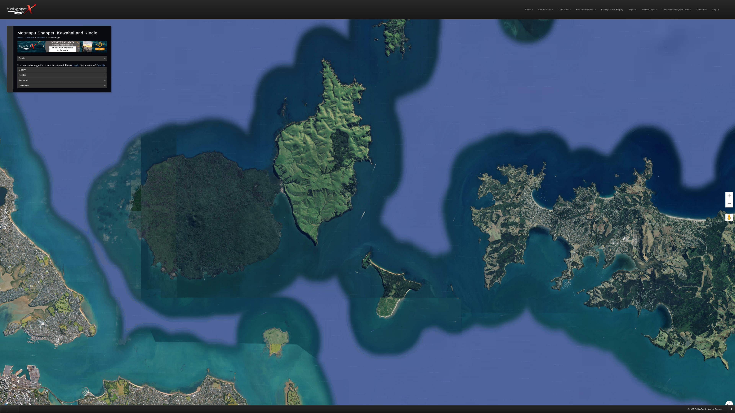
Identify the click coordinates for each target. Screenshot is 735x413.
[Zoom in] (729, 196)
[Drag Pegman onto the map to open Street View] (729, 217)
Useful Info (565, 9)
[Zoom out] (729, 203)
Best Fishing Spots (586, 9)
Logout (715, 9)
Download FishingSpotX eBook (677, 9)
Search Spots (545, 9)
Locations (29, 38)
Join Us (101, 65)
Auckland (41, 38)
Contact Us (702, 9)
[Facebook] (725, 409)
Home (529, 9)
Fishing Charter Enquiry (612, 9)
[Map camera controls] (729, 404)
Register (632, 9)
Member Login (649, 9)
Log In (76, 65)
